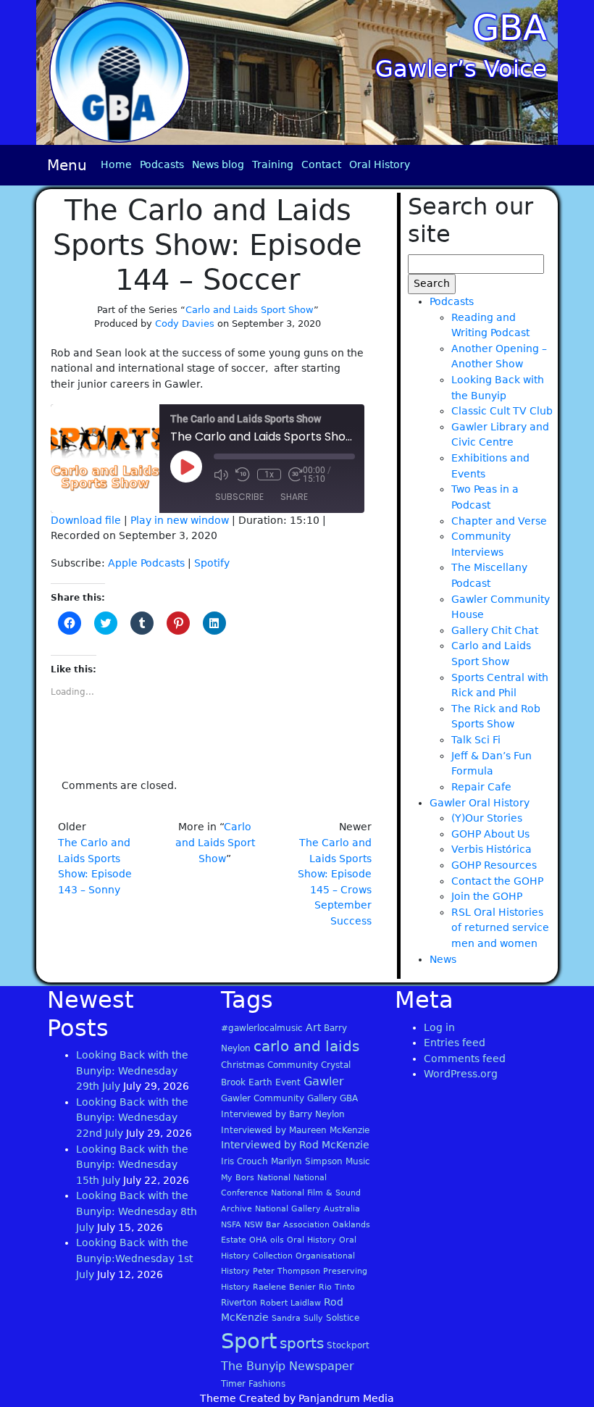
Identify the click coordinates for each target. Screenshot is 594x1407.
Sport (249, 1341)
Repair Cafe (481, 787)
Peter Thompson (286, 1271)
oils (277, 1240)
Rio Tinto (337, 1287)
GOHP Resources (494, 865)
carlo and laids (306, 1046)
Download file (86, 520)
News (443, 959)
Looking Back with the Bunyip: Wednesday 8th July (136, 1211)
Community (292, 1065)
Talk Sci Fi (476, 740)
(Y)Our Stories (486, 818)
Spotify (212, 563)
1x (269, 474)
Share (294, 496)
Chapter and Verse (499, 521)
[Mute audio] (221, 474)
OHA (258, 1240)
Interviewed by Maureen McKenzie (295, 1130)
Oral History (379, 164)
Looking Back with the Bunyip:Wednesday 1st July (134, 1258)
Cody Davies (184, 323)
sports (302, 1343)
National (273, 1177)
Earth (260, 1082)
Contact (321, 164)
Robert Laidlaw (290, 1303)
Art (313, 1027)
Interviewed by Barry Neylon (283, 1114)
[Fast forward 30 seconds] (295, 474)
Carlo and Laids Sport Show (249, 309)
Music (358, 1161)
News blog (218, 164)
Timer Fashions (253, 1384)
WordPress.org (461, 1074)
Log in (439, 1027)
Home (116, 164)
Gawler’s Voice (461, 69)
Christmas (242, 1065)
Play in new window (179, 520)
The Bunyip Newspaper (287, 1366)
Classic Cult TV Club (502, 411)
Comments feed (465, 1058)
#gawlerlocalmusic (262, 1028)
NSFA (231, 1224)
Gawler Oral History (480, 803)
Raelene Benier (284, 1287)
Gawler (324, 1081)
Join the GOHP (486, 896)
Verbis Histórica (491, 849)
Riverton (239, 1303)
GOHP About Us (490, 834)
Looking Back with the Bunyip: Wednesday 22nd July (132, 1117)
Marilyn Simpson (307, 1161)
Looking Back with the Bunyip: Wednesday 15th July (132, 1164)
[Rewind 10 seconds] (242, 474)
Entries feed (454, 1042)
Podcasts (162, 164)
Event (288, 1082)
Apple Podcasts (146, 563)
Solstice (342, 1318)
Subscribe (239, 496)
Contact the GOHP (497, 881)
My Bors (237, 1177)
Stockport (348, 1345)
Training (272, 164)
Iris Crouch (244, 1161)
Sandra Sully (297, 1318)
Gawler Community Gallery (279, 1098)
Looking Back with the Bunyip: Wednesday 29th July (132, 1070)
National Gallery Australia (307, 1209)
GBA (509, 27)
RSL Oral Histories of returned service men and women (500, 927)
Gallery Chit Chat (494, 630)
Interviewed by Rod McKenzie (295, 1145)
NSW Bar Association (287, 1224)
